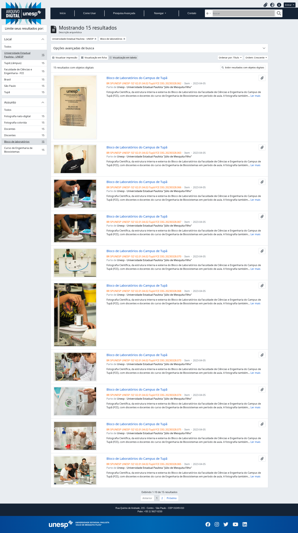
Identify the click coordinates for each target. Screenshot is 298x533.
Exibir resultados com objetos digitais (244, 67)
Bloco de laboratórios (24, 142)
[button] (265, 5)
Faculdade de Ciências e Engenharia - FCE (24, 71)
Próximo (172, 498)
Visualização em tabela (124, 57)
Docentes (24, 129)
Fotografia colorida (24, 123)
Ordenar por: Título (229, 57)
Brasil (24, 80)
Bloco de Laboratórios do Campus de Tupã (136, 78)
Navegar (159, 13)
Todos (7, 46)
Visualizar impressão (66, 57)
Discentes (24, 136)
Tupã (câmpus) (24, 63)
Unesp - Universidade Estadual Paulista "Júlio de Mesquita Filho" (154, 87)
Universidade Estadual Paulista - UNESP (24, 54)
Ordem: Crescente (255, 57)
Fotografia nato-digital (24, 117)
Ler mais (255, 95)
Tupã (24, 92)
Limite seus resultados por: (24, 28)
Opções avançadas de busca (73, 48)
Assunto (10, 102)
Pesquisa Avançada (124, 13)
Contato (191, 13)
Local (8, 39)
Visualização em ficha (95, 57)
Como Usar (89, 13)
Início (63, 13)
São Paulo (24, 86)
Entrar (288, 4)
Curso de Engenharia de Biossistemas (24, 149)
